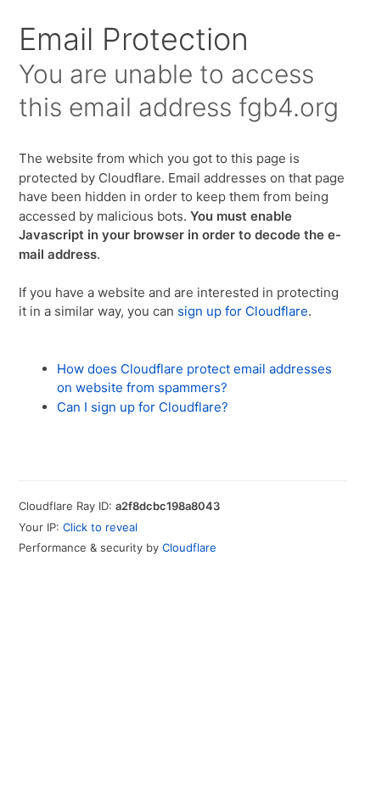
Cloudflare (189, 547)
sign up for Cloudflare (242, 311)
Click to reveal (100, 527)
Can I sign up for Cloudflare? (142, 407)
